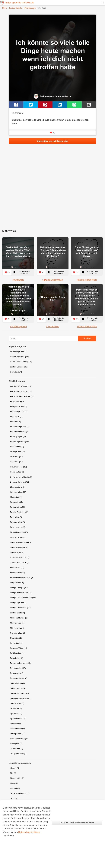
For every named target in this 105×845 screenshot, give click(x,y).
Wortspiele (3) (16, 744)
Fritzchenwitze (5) (18, 527)
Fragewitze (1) (16, 502)
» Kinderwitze (52, 326)
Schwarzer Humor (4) (19, 693)
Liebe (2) (14, 783)
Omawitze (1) (16, 638)
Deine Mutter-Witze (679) (21, 362)
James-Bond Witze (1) (19, 562)
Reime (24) (15, 788)
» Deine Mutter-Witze (52, 280)
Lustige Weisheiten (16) (20, 608)
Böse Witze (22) (17, 447)
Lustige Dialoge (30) (19, 367)
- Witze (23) (20, 386)
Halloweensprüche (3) (19, 557)
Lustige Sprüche (15, 8)
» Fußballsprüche (18, 326)
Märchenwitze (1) (17, 628)
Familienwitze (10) (18, 492)
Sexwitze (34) (16, 372)
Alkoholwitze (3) (17, 401)
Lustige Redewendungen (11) (23, 598)
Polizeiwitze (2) (16, 658)
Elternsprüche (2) (17, 487)
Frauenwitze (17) (17, 507)
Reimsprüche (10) (18, 668)
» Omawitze (18, 280)
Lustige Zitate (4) (17, 613)
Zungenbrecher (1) (18, 754)
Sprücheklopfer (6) (18, 718)
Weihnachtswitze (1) (19, 739)
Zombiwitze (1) (16, 749)
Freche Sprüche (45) (19, 512)
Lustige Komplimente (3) (20, 593)
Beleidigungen (30, 8)
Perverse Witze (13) (18, 648)
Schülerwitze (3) (17, 703)
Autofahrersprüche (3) (19, 426)
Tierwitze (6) (15, 723)
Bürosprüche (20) (17, 452)
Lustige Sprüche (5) (18, 603)
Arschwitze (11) (16, 416)
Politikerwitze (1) (17, 653)
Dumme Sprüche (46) (19, 482)
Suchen (87, 338)
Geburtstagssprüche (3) (20, 542)
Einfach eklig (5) (17, 778)
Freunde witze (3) (17, 522)
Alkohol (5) (14, 768)
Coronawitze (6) (17, 472)
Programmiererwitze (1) (20, 663)
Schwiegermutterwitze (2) (21, 698)
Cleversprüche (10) (18, 467)
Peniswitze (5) (16, 643)
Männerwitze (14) (17, 623)
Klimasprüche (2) (17, 572)
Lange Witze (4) (17, 582)
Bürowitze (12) (16, 457)
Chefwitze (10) (16, 462)
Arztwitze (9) (15, 421)
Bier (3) (13, 773)
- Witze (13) (22, 396)
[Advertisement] (52, 189)
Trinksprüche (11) (17, 733)
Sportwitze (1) (16, 713)
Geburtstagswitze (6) (19, 547)
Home (4, 8)
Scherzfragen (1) (17, 683)
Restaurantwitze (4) (18, 678)
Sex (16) (14, 798)
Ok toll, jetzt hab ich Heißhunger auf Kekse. (77, 822)
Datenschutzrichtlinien (29, 832)
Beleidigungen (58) (18, 436)
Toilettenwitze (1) (17, 728)
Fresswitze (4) (16, 517)
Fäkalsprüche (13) (18, 537)
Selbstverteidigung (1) (19, 793)
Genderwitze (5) (17, 552)
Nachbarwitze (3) (17, 633)
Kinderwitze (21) (17, 567)
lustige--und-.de (19, 2)
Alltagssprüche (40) (18, 406)
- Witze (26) (21, 391)
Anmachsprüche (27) (19, 352)
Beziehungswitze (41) (19, 357)
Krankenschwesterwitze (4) (21, 577)
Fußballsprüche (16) (19, 532)
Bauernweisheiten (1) (19, 431)
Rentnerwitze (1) (17, 673)
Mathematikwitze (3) (19, 618)
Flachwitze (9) (16, 497)
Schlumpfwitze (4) (18, 688)
